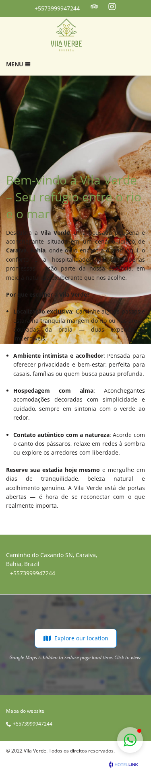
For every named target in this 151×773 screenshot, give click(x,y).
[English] (140, 6)
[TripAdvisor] (94, 6)
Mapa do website (25, 710)
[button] (130, 740)
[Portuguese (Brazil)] (129, 6)
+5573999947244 (57, 8)
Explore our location (81, 638)
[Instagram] (111, 6)
